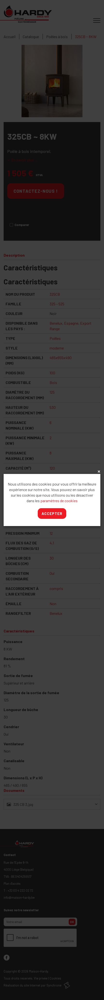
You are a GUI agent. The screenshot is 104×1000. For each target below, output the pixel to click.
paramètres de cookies (59, 500)
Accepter (52, 513)
